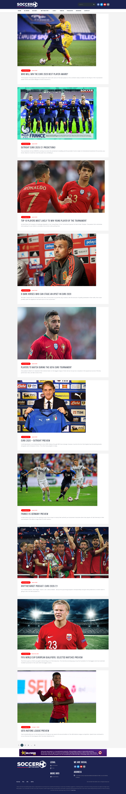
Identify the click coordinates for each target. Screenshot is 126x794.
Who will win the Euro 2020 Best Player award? (44, 74)
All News (26, 10)
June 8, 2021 (34, 510)
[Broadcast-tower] (108, 4)
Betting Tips (44, 10)
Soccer (34, 10)
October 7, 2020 (35, 727)
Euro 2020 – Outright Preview (35, 440)
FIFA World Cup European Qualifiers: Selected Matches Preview (52, 657)
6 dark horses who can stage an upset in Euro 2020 (46, 294)
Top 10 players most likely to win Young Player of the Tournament (54, 220)
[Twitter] (101, 4)
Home (19, 10)
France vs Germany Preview (34, 514)
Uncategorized (25, 70)
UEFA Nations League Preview (35, 730)
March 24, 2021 (35, 653)
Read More (73, 790)
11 (35, 745)
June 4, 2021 (34, 582)
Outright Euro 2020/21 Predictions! (38, 147)
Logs (54, 10)
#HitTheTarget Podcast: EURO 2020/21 (39, 586)
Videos (62, 10)
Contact (87, 10)
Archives (78, 10)
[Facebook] (98, 4)
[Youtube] (104, 4)
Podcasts (70, 10)
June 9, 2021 (34, 70)
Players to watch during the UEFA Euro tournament (46, 367)
